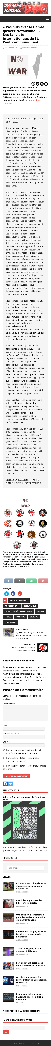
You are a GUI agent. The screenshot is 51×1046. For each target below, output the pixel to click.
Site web (7, 741)
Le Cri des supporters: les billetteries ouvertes (29, 901)
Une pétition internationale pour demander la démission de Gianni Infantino (30, 917)
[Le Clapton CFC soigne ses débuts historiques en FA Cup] (8, 968)
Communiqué (30, 606)
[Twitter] (37, 84)
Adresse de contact (12, 733)
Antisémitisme (12, 606)
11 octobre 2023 (12, 47)
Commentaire (9, 703)
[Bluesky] (46, 84)
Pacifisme (20, 617)
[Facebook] (33, 84)
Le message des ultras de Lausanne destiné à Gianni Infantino (29, 997)
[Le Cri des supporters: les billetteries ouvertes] (8, 905)
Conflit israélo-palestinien (18, 611)
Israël (8, 617)
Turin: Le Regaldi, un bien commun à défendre (29, 949)
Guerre (40, 611)
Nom (5, 725)
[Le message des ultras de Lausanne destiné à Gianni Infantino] (8, 999)
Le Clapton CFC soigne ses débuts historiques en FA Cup (31, 964)
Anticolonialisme (18, 600)
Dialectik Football (29, 47)
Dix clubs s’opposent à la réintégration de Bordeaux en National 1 (31, 980)
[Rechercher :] (25, 868)
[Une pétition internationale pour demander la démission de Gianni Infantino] (8, 920)
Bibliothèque (11, 790)
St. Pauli (34, 617)
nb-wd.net (36, 1043)
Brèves (7, 876)
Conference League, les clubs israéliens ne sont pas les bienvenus (31, 934)
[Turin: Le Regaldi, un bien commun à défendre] (8, 954)
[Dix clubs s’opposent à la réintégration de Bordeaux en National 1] (8, 983)
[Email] (42, 84)
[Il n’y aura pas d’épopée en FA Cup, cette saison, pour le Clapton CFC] (8, 889)
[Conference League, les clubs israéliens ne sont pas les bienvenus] (8, 937)
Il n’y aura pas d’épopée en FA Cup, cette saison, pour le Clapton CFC (31, 886)
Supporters (10, 622)
